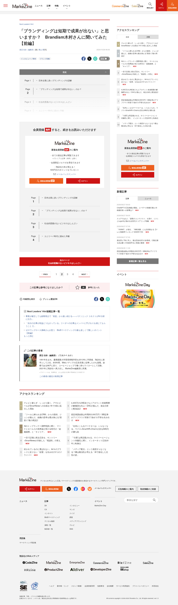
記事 (49, 5)
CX (45, 509)
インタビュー (75, 505)
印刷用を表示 (29, 299)
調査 (71, 517)
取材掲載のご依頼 (148, 489)
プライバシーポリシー (140, 586)
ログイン (84, 181)
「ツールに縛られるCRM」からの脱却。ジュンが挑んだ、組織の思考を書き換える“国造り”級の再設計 (43, 417)
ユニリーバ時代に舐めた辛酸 (57, 236)
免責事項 (100, 586)
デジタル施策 (49, 521)
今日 (127, 37)
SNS (71, 529)
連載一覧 (47, 525)
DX (45, 505)
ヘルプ (51, 586)
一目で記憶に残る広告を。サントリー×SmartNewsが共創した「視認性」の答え (42, 439)
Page (28, 80)
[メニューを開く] (5, 5)
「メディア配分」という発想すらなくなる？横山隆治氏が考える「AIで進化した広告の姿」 (89, 452)
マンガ (72, 509)
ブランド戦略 (45, 58)
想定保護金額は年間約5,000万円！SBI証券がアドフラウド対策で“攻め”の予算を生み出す (90, 417)
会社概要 (110, 586)
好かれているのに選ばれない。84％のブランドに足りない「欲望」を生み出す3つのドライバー (43, 452)
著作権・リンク (63, 586)
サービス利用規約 (123, 586)
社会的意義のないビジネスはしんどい (60, 223)
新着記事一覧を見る (137, 261)
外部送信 (155, 586)
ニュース (39, 5)
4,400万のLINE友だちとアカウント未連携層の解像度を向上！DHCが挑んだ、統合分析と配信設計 (90, 405)
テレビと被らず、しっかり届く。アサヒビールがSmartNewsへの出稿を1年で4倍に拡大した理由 (43, 405)
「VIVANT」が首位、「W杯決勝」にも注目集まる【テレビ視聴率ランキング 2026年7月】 (137, 230)
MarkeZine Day (100, 505)
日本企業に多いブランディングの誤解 (55, 80)
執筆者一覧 (48, 529)
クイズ (72, 513)
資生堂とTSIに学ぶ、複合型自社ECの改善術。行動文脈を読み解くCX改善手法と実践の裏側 (137, 241)
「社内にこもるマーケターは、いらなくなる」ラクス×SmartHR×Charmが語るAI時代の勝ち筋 (90, 429)
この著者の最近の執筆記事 (51, 376)
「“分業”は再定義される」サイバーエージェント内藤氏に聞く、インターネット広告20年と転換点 (90, 440)
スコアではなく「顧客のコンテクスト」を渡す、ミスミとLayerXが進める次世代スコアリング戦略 (138, 219)
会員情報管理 (90, 586)
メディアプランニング (78, 521)
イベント (67, 5)
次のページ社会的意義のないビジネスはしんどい (64, 261)
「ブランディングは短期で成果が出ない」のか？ (60, 89)
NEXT (83, 274)
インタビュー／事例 (28, 58)
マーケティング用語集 (27, 542)
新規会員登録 (47, 181)
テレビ (72, 525)
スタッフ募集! (76, 586)
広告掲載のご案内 (126, 489)
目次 (65, 72)
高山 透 (41, 49)
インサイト (48, 513)
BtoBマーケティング (52, 517)
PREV (45, 274)
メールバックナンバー (66, 174)
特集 (57, 5)
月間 (148, 37)
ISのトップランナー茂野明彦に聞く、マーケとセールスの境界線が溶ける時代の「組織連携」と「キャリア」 (42, 429)
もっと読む (29, 335)
